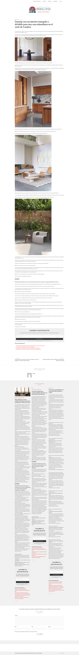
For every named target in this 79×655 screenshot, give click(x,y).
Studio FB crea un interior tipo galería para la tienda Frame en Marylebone (22, 598)
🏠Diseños (44, 1)
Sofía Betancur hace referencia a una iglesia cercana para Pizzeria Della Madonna (28, 349)
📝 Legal (60, 1)
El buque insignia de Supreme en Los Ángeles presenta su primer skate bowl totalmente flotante (55, 583)
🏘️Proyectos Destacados (37, 1)
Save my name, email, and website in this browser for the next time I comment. (26, 631)
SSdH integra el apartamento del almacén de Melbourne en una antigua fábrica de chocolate (56, 586)
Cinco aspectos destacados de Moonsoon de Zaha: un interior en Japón (56, 591)
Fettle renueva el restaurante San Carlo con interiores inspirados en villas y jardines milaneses (22, 593)
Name (16, 626)
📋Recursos (49, 1)
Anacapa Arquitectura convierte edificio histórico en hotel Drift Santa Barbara (22, 596)
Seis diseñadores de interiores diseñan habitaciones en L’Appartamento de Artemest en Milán (22, 590)
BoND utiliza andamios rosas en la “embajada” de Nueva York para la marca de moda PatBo (56, 588)
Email (33, 626)
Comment (16, 615)
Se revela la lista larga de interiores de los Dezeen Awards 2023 (39, 555)
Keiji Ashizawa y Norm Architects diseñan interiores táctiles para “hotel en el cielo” (22, 401)
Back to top (62, 653)
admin (34, 373)
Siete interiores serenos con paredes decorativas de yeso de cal (39, 552)
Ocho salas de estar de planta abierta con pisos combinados (25, 346)
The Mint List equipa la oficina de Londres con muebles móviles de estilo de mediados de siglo (30, 345)
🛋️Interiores (55, 1)
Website (49, 626)
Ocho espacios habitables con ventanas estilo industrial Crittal (56, 391)
